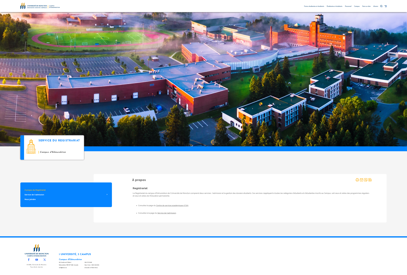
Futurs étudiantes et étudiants (314, 6)
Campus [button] (357, 6)
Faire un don (366, 6)
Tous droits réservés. (36, 267)
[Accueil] (33, 6)
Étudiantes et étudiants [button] (334, 6)
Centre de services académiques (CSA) (172, 205)
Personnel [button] (348, 6)
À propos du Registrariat (35, 190)
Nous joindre (30, 199)
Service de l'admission (34, 195)
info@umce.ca (63, 267)
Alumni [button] (375, 6)
